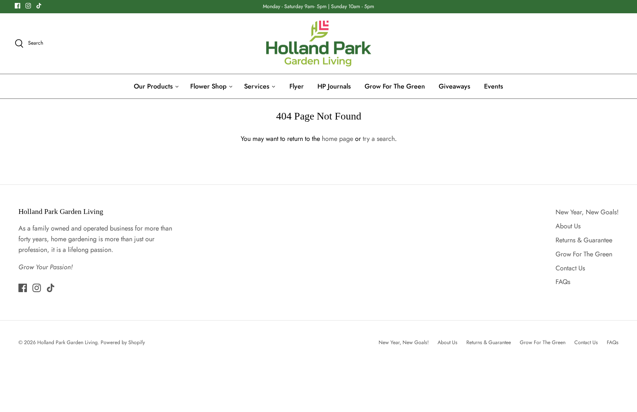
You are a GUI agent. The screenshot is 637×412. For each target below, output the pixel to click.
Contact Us (570, 268)
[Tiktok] (39, 5)
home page (337, 138)
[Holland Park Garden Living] (318, 44)
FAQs (563, 282)
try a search (379, 138)
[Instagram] (28, 5)
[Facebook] (17, 5)
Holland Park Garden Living (67, 342)
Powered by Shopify (123, 342)
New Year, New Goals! (587, 212)
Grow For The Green (584, 254)
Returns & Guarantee (584, 240)
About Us (568, 226)
